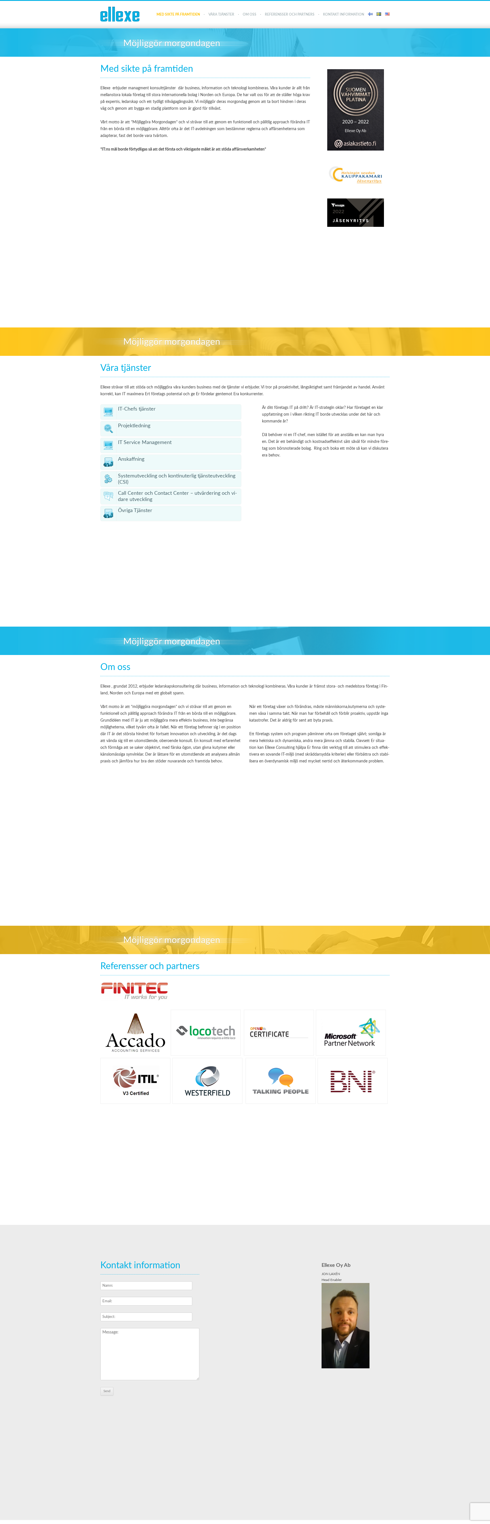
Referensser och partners (289, 14)
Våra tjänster (221, 14)
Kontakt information (343, 14)
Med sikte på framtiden (178, 14)
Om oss (249, 14)
